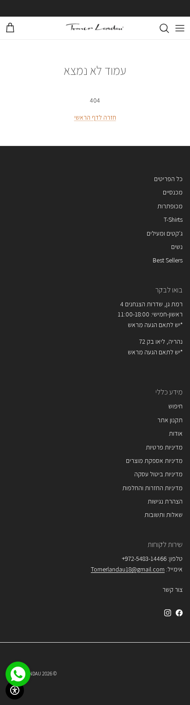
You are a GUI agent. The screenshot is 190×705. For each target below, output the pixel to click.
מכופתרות (170, 206)
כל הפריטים (168, 179)
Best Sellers (168, 260)
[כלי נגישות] (15, 690)
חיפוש (175, 406)
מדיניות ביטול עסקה (158, 474)
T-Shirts (173, 219)
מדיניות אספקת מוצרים (154, 460)
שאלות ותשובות (163, 515)
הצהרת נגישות (165, 501)
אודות (176, 433)
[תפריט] (180, 28)
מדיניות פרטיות (164, 447)
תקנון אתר (170, 420)
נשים (177, 247)
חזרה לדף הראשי (95, 117)
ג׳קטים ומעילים (165, 233)
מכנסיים (173, 192)
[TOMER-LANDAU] (95, 28)
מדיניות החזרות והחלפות (152, 488)
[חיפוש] (159, 28)
